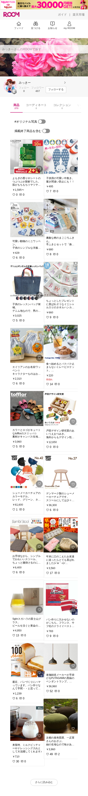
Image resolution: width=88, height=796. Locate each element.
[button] (10, 86)
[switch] (42, 121)
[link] (27, 156)
